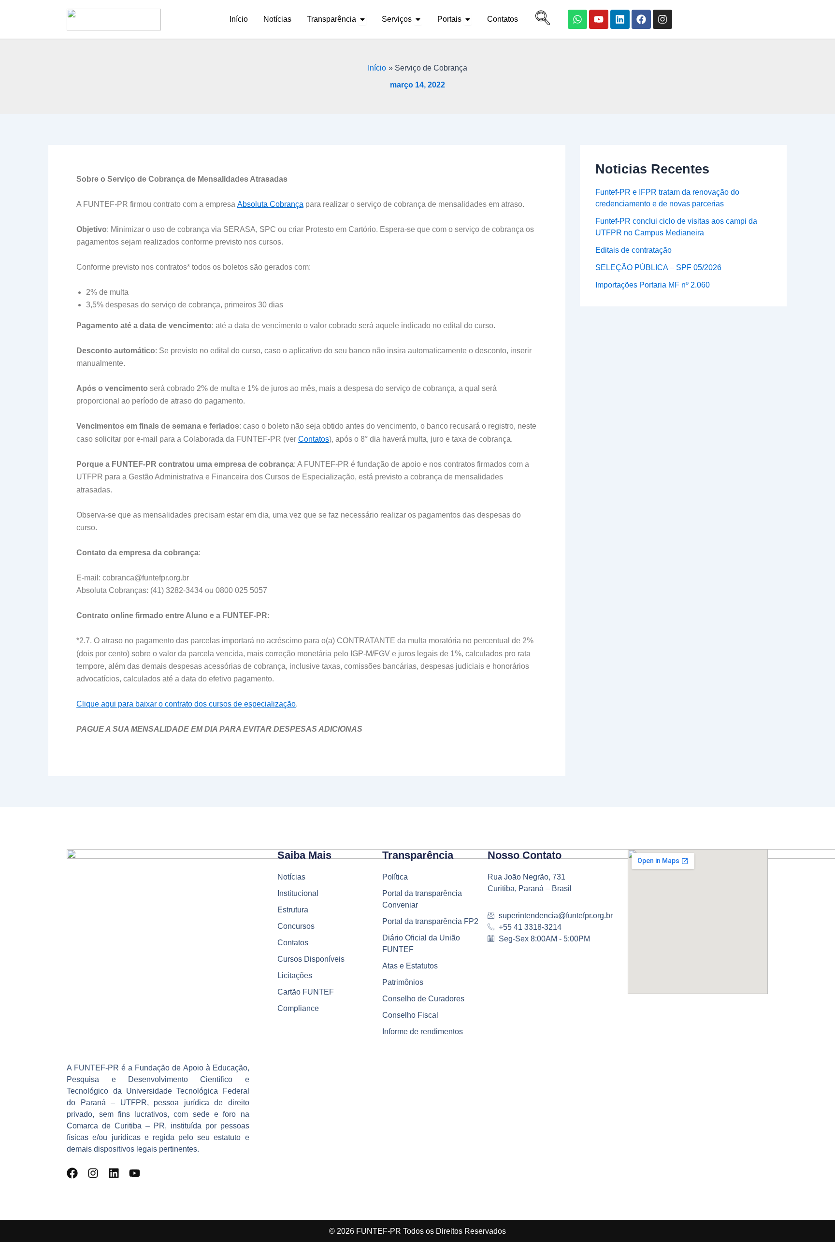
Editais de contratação (633, 250)
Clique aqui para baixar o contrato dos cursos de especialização (186, 704)
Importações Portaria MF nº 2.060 (652, 285)
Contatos (313, 439)
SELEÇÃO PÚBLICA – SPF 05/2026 (658, 267)
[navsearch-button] (540, 19)
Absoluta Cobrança (270, 204)
